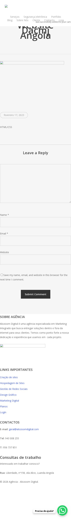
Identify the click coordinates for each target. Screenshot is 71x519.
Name (4, 214)
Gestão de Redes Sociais (14, 389)
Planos (4, 406)
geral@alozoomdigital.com (24, 429)
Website (4, 252)
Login (3, 412)
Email (4, 233)
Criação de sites (9, 377)
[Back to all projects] (36, 47)
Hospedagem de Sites (12, 383)
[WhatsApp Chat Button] (62, 510)
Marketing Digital (9, 400)
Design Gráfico (8, 394)
